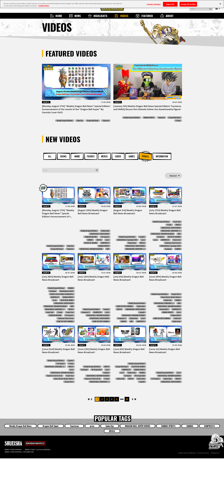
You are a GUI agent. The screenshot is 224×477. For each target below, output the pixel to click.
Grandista (160, 237)
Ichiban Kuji (133, 318)
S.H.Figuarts (105, 237)
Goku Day (80, 120)
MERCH (104, 156)
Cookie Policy (43, 6)
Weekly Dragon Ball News (65, 120)
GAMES (132, 156)
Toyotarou (106, 120)
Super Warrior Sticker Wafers (170, 297)
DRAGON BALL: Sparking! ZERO (127, 240)
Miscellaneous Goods (66, 291)
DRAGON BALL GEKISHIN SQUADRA (91, 249)
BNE (107, 249)
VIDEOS (124, 16)
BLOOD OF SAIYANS (91, 243)
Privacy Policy (203, 453)
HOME (58, 16)
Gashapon (168, 249)
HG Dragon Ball (97, 369)
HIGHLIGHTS (100, 16)
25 (127, 399)
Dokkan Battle (175, 315)
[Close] (220, 3)
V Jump (178, 120)
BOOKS (63, 156)
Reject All (170, 4)
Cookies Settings (154, 4)
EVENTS (145, 156)
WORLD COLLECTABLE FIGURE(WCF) (61, 294)
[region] (112, 4)
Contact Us (215, 453)
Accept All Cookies (188, 4)
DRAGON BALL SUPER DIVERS (99, 234)
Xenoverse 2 (85, 312)
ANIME (77, 156)
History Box (141, 379)
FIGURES (90, 156)
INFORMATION (162, 156)
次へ (132, 399)
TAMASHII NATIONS (91, 237)
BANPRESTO (105, 243)
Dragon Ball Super (93, 120)
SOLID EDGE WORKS (67, 300)
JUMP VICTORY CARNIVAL (65, 321)
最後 (135, 399)
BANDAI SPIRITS (149, 117)
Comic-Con (176, 240)
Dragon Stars (176, 294)
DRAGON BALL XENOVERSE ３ (135, 249)
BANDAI (90, 240)
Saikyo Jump (105, 231)
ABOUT (169, 16)
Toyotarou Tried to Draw (172, 243)
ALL (49, 156)
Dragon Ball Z (164, 309)
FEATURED (147, 16)
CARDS (118, 156)
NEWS (78, 16)
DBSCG (99, 240)
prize (107, 240)
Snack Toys (176, 222)
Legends (142, 237)
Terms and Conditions (187, 453)
